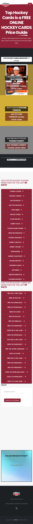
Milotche (16, 520)
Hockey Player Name (9, 391)
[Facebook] (16, 508)
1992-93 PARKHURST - (15, 326)
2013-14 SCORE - (15, 354)
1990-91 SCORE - (15, 312)
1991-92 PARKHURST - (16, 367)
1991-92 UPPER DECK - (15, 303)
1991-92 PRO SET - (15, 316)
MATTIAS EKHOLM (15, 205)
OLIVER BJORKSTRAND (15, 228)
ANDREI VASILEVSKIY (15, 256)
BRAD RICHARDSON (16, 233)
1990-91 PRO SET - (15, 298)
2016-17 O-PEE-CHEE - (15, 381)
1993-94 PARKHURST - (15, 363)
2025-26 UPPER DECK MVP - (15, 372)
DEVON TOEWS (15, 214)
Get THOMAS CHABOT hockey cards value (16, 146)
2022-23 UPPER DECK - (15, 377)
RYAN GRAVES (15, 219)
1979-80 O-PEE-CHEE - (15, 340)
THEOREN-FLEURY (15, 265)
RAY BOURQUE (15, 201)
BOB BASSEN (15, 251)
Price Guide (9, 504)
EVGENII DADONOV (15, 279)
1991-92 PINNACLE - (15, 321)
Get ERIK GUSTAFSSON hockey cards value (16, 86)
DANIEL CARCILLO (15, 242)
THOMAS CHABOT (15, 196)
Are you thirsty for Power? (16, 456)
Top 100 (16, 504)
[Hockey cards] (5, 4)
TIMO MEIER (15, 210)
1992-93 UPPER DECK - (15, 335)
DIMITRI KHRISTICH (15, 275)
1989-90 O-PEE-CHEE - (15, 358)
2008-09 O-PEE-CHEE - (15, 330)
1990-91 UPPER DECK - (15, 307)
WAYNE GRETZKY (15, 261)
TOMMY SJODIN (15, 191)
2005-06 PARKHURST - (15, 344)
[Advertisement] (16, 425)
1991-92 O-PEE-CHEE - (15, 293)
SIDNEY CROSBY (15, 247)
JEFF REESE (15, 270)
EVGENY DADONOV (15, 238)
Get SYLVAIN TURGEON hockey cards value (16, 117)
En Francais (23, 504)
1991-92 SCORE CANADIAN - (15, 349)
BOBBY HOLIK (15, 224)
